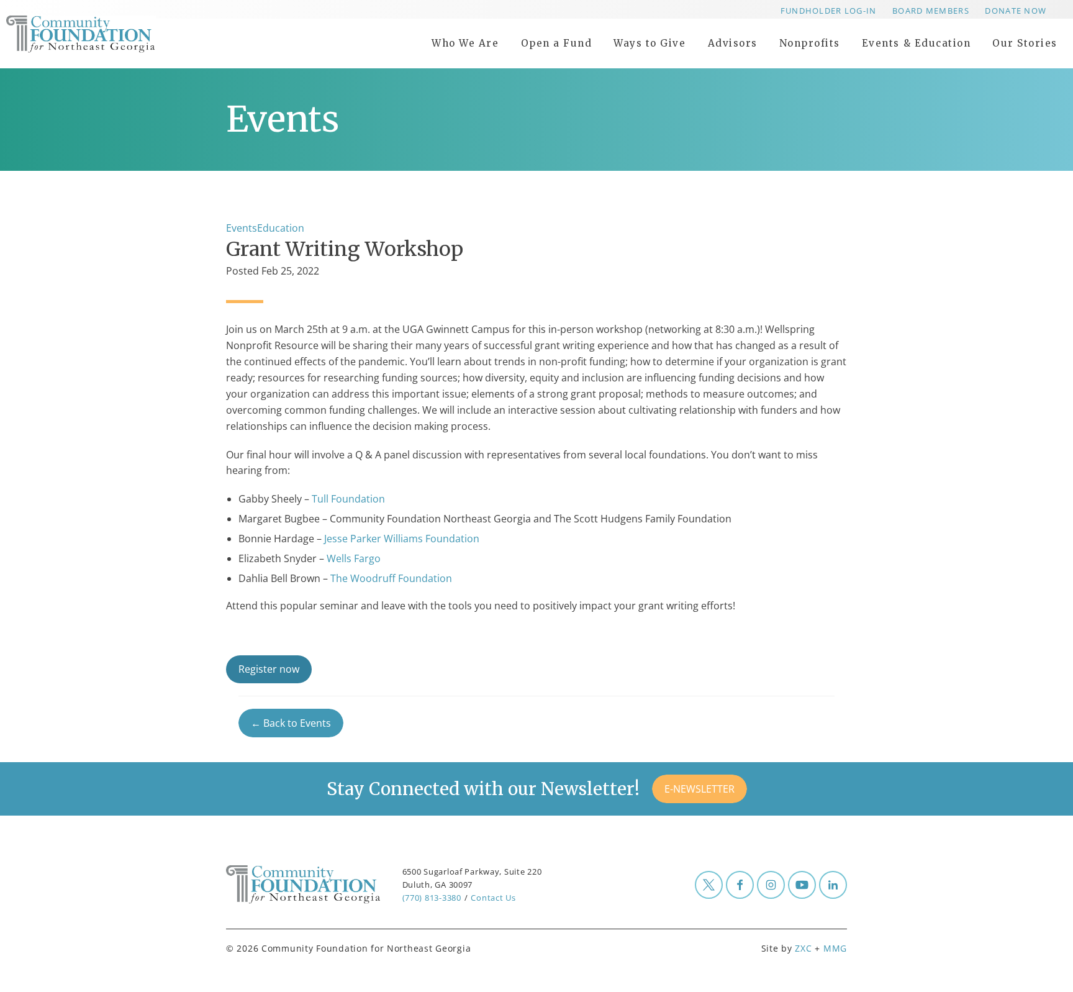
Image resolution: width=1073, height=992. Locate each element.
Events (241, 228)
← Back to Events (291, 723)
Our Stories (1024, 43)
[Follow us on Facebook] (740, 885)
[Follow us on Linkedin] (833, 885)
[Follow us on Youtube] (802, 885)
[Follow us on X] (709, 885)
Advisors (733, 43)
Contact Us (493, 897)
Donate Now (1015, 10)
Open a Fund (556, 43)
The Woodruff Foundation (392, 578)
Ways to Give (649, 43)
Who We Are (465, 43)
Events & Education (916, 43)
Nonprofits (809, 43)
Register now (268, 669)
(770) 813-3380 (431, 897)
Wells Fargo (354, 558)
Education (280, 228)
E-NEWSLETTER (699, 789)
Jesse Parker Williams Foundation (401, 538)
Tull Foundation (348, 499)
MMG (835, 948)
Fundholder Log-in (829, 10)
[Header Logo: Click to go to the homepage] (105, 34)
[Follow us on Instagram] (771, 885)
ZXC (803, 948)
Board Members (930, 10)
